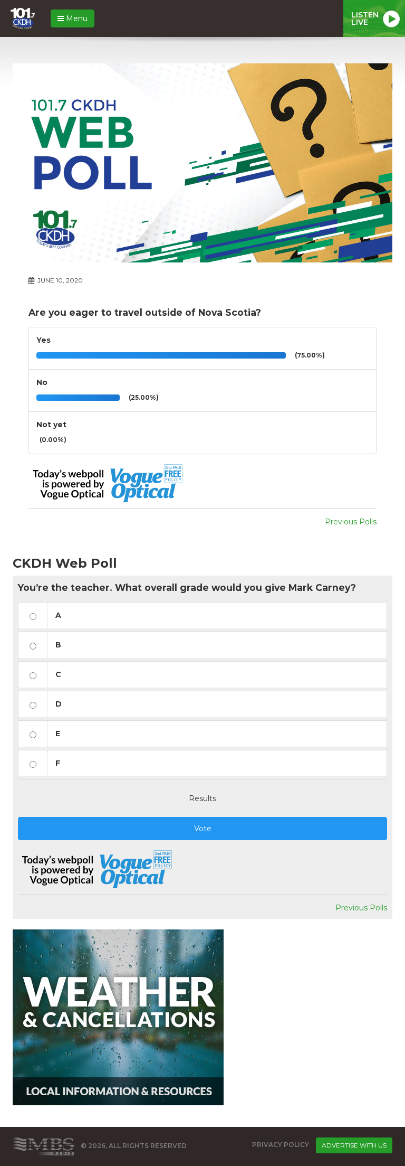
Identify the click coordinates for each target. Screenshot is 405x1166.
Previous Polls (351, 521)
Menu (76, 18)
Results (202, 798)
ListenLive (365, 18)
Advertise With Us (354, 1145)
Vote (202, 828)
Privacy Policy (280, 1145)
